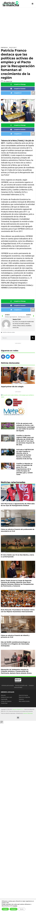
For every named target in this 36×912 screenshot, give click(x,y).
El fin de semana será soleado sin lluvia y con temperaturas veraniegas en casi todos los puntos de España (25, 427)
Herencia (21, 699)
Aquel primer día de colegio (12, 387)
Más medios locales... (24, 701)
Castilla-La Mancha (7, 332)
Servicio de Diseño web (21, 685)
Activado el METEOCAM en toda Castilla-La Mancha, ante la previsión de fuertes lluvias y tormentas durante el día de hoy (25, 454)
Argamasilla (4, 699)
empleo (13, 332)
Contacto (31, 685)
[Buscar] (33, 338)
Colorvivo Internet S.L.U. (17, 709)
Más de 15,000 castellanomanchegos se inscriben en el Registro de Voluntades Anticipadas (15, 644)
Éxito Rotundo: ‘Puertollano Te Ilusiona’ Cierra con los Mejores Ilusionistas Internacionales (18, 610)
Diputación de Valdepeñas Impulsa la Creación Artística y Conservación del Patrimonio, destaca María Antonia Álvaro (16, 671)
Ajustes (22, 909)
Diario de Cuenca (23, 695)
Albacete (3, 695)
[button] (18, 717)
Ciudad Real (4, 703)
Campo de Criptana (6, 701)
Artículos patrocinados (7, 685)
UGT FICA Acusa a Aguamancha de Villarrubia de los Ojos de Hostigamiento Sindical (18, 504)
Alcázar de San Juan (6, 697)
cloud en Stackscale (28, 713)
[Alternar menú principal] (32, 4)
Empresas (4, 47)
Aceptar (5, 909)
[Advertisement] (18, 26)
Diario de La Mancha (24, 697)
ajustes (15, 906)
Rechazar (13, 909)
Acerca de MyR (18, 687)
